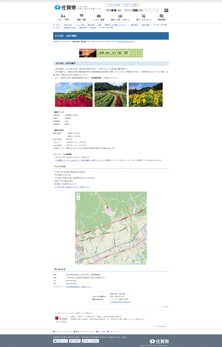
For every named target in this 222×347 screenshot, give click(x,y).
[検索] (166, 10)
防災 (127, 5)
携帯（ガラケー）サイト (85, 331)
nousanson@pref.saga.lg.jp (126, 41)
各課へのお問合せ (91, 341)
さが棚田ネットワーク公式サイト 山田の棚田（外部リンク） (78, 160)
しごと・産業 (80, 25)
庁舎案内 (76, 341)
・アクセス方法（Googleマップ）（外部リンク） (71, 187)
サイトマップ (114, 331)
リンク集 (102, 331)
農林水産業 (91, 25)
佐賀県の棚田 (145, 25)
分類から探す (68, 25)
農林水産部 (82, 27)
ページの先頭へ (160, 326)
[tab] (63, 17)
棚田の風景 (134, 25)
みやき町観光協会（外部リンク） (79, 287)
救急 (135, 5)
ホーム (58, 25)
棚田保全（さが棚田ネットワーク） (116, 25)
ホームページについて (64, 331)
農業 (99, 25)
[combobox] (154, 10)
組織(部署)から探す (70, 27)
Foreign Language (114, 5)
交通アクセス (62, 341)
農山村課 (93, 27)
